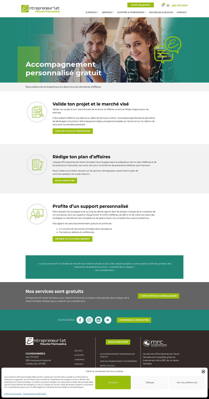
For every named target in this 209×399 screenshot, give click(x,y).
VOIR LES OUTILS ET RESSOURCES (72, 131)
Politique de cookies (12, 394)
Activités (79, 355)
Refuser (150, 382)
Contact (182, 12)
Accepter (113, 382)
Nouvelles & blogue (161, 12)
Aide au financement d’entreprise (118, 361)
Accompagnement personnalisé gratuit (117, 355)
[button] (203, 371)
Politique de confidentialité (34, 394)
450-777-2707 (180, 5)
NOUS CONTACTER (65, 180)
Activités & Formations (130, 12)
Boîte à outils (107, 366)
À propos (91, 12)
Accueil (79, 350)
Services (107, 12)
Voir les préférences (187, 382)
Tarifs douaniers (140, 5)
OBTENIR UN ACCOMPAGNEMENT (72, 239)
